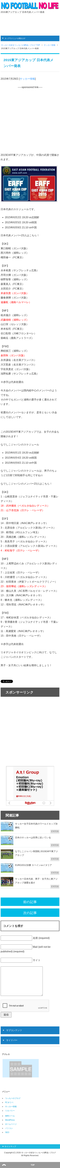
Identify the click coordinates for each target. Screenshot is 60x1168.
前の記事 (30, 902)
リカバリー (10, 1111)
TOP (33, 1165)
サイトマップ (10, 1146)
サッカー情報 (27, 78)
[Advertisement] (30, 24)
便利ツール (10, 1116)
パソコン (9, 1128)
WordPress (10, 1120)
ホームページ (11, 1124)
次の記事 (30, 913)
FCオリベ (9, 1102)
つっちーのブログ (12, 1098)
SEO (7, 1132)
